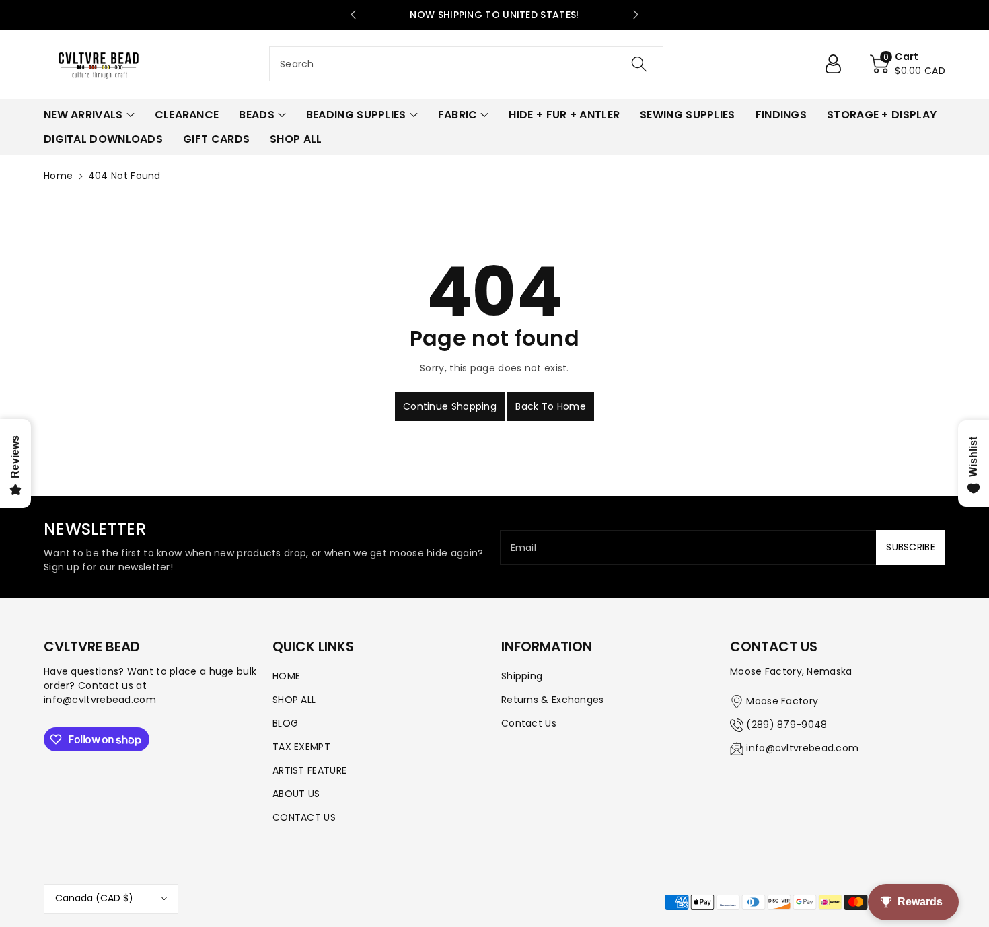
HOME (286, 676)
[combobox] (466, 64)
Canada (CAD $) (94, 898)
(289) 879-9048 (786, 724)
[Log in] (838, 64)
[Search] (639, 64)
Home (58, 175)
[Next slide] (636, 15)
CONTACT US (304, 817)
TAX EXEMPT (301, 746)
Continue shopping (450, 406)
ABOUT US (296, 794)
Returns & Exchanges (552, 699)
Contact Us (528, 723)
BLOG (285, 723)
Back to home (550, 406)
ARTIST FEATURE (309, 770)
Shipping (521, 676)
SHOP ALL (294, 699)
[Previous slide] (353, 15)
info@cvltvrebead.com (802, 748)
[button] (907, 64)
